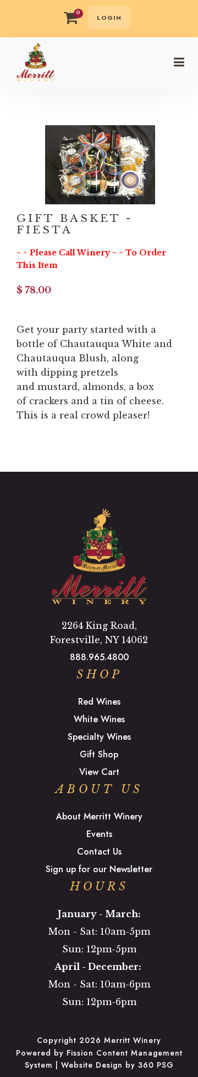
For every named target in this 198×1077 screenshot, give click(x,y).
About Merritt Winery (99, 816)
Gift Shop (99, 754)
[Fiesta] (100, 163)
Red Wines (99, 701)
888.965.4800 (99, 657)
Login (109, 17)
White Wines (99, 719)
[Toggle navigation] (179, 62)
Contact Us (99, 851)
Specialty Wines (99, 736)
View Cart (99, 772)
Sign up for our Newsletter (99, 869)
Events (99, 834)
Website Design (92, 1064)
